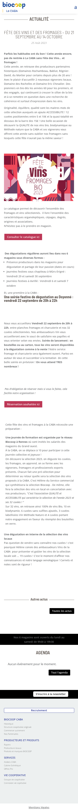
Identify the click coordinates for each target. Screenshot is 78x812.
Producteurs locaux (12, 748)
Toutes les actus (62, 611)
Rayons (7, 744)
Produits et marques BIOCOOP (18, 751)
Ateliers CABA (10, 762)
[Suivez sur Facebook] (20, 694)
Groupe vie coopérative (14, 779)
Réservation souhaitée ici (23, 404)
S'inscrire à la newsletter (51, 694)
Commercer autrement (14, 730)
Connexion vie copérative (15, 783)
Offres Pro (8, 768)
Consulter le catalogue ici (23, 237)
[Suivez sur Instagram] (13, 694)
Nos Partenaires (11, 734)
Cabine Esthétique (12, 765)
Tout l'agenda (59, 672)
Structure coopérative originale (17, 727)
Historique (8, 723)
